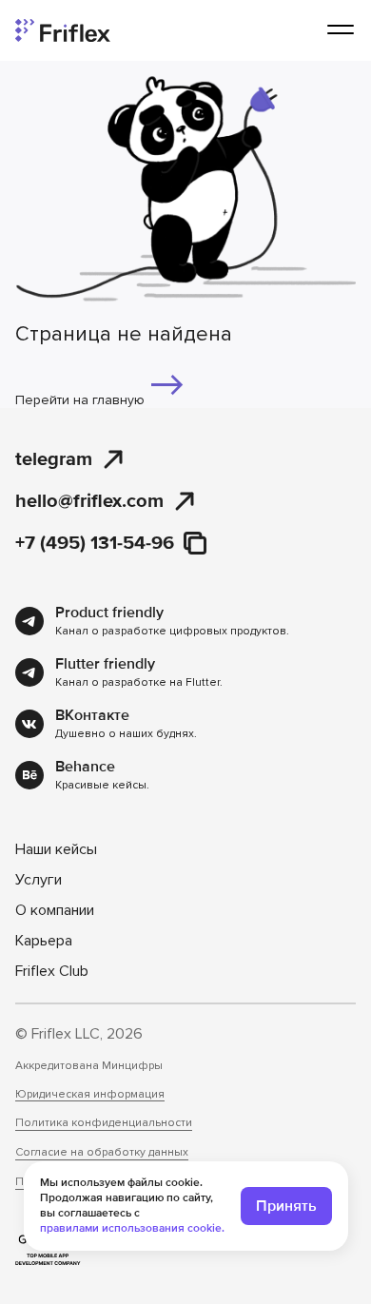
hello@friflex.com (89, 501)
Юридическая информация (90, 1094)
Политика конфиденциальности (103, 1123)
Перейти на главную (81, 400)
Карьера (43, 940)
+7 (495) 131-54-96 (94, 543)
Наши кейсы (56, 849)
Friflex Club (51, 971)
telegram (53, 459)
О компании (54, 910)
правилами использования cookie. (132, 1228)
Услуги (38, 879)
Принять (286, 1206)
